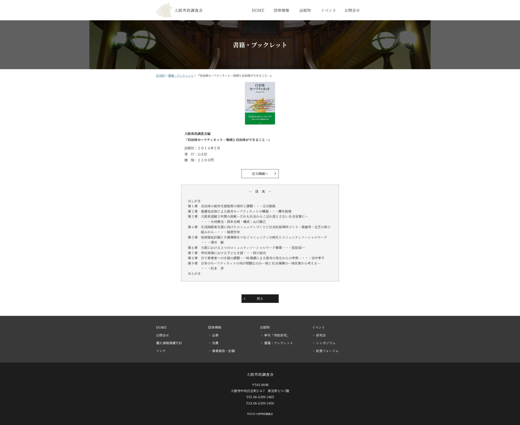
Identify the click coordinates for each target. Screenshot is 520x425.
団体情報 (281, 10)
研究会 (320, 335)
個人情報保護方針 (169, 343)
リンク (161, 351)
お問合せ (352, 10)
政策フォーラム (327, 351)
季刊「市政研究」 (276, 335)
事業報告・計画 (223, 351)
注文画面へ (260, 173)
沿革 (215, 335)
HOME (258, 10)
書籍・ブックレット (278, 343)
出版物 (305, 10)
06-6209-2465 (263, 397)
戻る (260, 298)
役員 (215, 343)
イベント (328, 10)
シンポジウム (325, 343)
